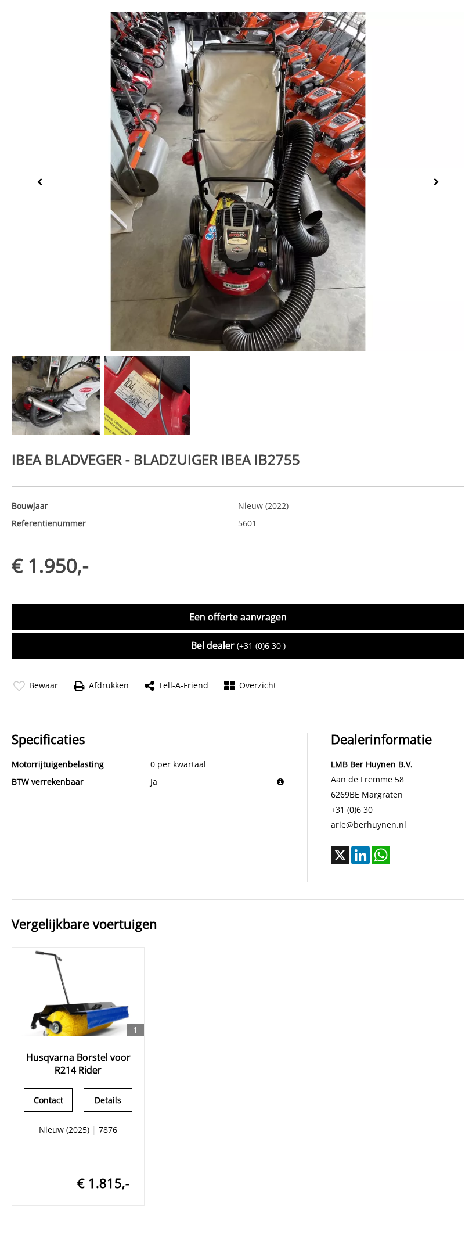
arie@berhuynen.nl (368, 824)
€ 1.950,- (50, 565)
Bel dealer (238, 645)
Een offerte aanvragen (238, 617)
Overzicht (257, 685)
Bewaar (43, 685)
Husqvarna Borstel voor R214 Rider (78, 1063)
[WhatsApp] (381, 855)
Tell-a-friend (183, 685)
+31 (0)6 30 (352, 809)
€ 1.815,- (103, 1182)
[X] (340, 855)
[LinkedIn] (360, 855)
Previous (37, 181)
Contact (48, 1099)
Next (439, 182)
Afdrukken (109, 685)
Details (108, 1099)
